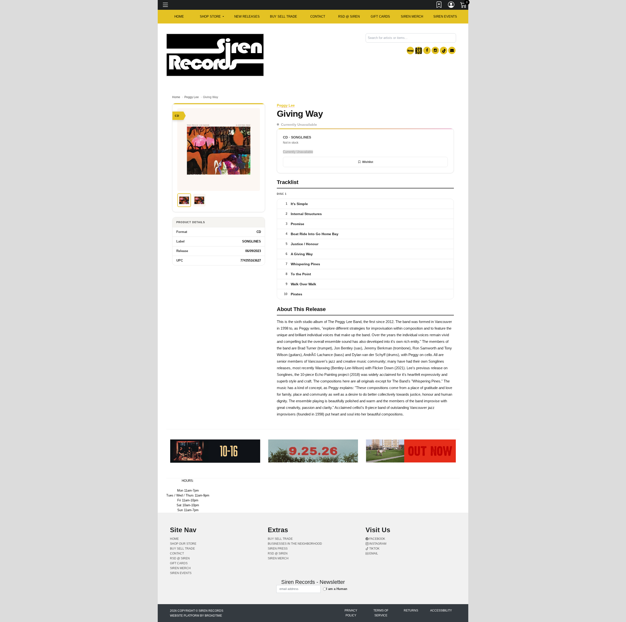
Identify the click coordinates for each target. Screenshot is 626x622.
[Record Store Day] (418, 50)
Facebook (377, 539)
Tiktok (374, 548)
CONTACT (317, 16)
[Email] (452, 50)
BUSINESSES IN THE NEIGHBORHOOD (295, 543)
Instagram (377, 543)
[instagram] (435, 50)
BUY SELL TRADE (283, 16)
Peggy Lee (191, 97)
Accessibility (441, 610)
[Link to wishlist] (439, 6)
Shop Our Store (183, 543)
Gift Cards (380, 16)
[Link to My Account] (451, 6)
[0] (463, 5)
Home (176, 97)
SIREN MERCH (412, 16)
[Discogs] (410, 50)
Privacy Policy (351, 613)
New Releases (247, 16)
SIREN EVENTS (445, 16)
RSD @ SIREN (349, 16)
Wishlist (367, 162)
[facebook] (427, 50)
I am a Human (336, 589)
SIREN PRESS (278, 548)
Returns (411, 610)
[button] (212, 16)
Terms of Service (380, 613)
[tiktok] (443, 50)
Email (373, 553)
